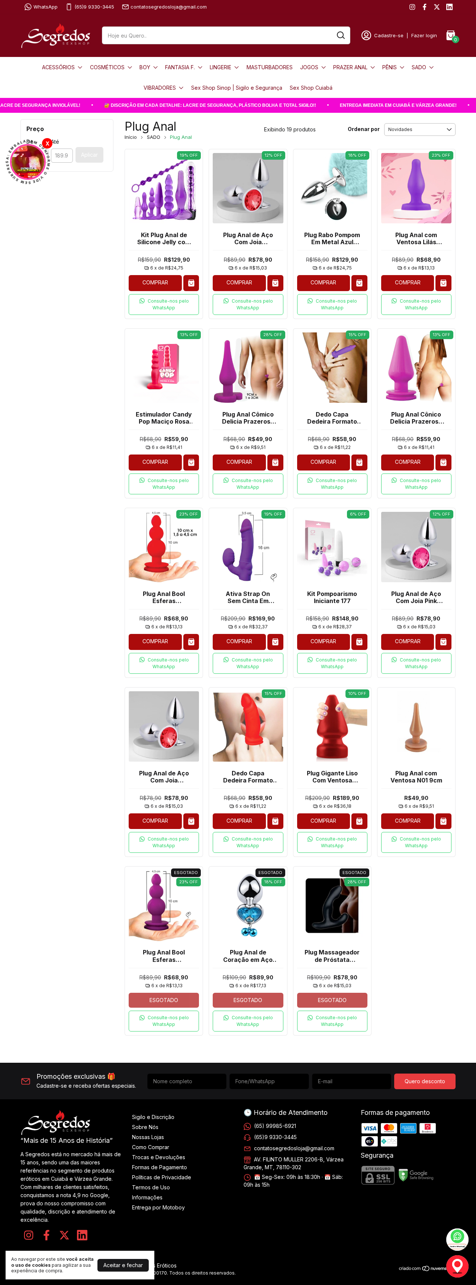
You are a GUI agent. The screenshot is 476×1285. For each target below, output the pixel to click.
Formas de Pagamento (159, 1167)
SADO (419, 67)
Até (55, 141)
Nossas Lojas (148, 1137)
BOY (144, 67)
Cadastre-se (388, 35)
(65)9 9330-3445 (94, 7)
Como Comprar (150, 1147)
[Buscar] (340, 35)
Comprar (155, 282)
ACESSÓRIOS (58, 67)
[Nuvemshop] (427, 1269)
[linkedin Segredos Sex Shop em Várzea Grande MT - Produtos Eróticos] (449, 7)
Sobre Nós (145, 1127)
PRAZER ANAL (350, 67)
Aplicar (89, 155)
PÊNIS (389, 67)
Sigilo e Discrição (153, 1117)
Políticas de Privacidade (161, 1177)
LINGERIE (220, 67)
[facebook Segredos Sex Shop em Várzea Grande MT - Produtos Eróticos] (424, 7)
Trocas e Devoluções (158, 1157)
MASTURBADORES (270, 67)
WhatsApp (45, 7)
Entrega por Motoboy (158, 1207)
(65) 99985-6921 (275, 1126)
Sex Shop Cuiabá (311, 88)
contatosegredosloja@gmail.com (169, 7)
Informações (147, 1197)
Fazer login (424, 35)
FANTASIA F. (180, 67)
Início (131, 137)
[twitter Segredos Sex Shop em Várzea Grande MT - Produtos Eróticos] (437, 7)
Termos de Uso (151, 1187)
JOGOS (309, 67)
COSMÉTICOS (107, 67)
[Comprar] (191, 283)
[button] (164, 304)
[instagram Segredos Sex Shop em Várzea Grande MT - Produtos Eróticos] (412, 7)
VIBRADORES (160, 88)
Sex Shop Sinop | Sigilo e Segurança (236, 88)
